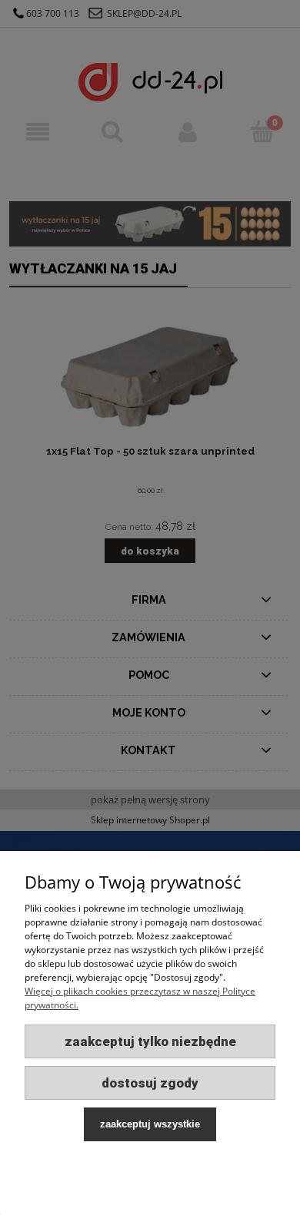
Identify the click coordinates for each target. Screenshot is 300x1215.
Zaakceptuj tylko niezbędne (150, 1041)
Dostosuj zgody (150, 1083)
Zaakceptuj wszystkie (150, 1124)
